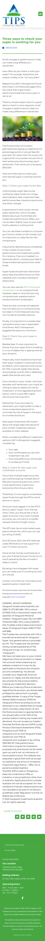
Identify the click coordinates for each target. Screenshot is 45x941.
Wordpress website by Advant (22, 935)
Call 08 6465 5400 (10, 859)
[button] (40, 14)
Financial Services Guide (14, 845)
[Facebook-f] (22, 898)
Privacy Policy (10, 850)
